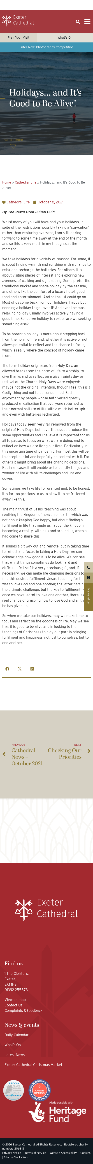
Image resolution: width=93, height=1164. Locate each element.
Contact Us (14, 1005)
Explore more (13, 140)
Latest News (15, 1055)
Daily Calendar (17, 1035)
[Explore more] (13, 146)
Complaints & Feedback (23, 1010)
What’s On (13, 1045)
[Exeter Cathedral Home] (18, 21)
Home (6, 182)
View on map (15, 1000)
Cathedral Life (25, 182)
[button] (78, 22)
